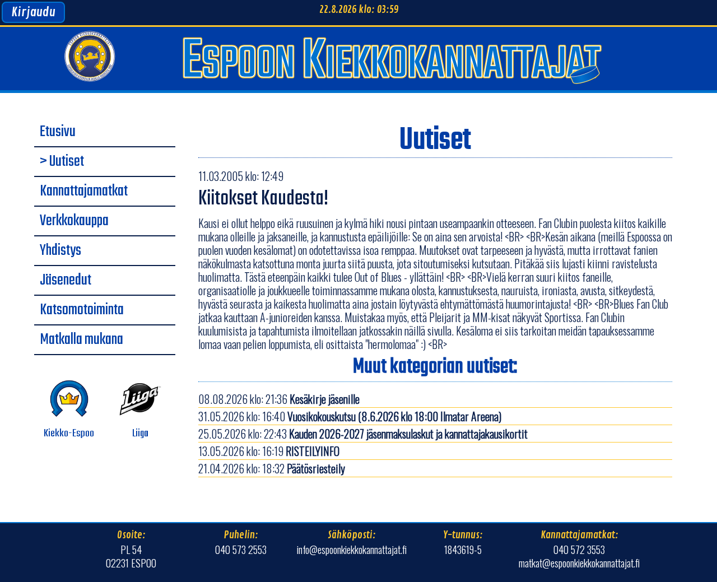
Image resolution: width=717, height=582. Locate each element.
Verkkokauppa (74, 221)
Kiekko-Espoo (69, 433)
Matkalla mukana (81, 340)
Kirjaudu (33, 12)
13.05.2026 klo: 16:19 (268, 451)
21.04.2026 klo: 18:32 (271, 468)
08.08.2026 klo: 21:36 (279, 398)
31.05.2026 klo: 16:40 (349, 416)
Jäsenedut (65, 280)
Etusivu (58, 132)
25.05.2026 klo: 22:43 (363, 433)
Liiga (140, 433)
